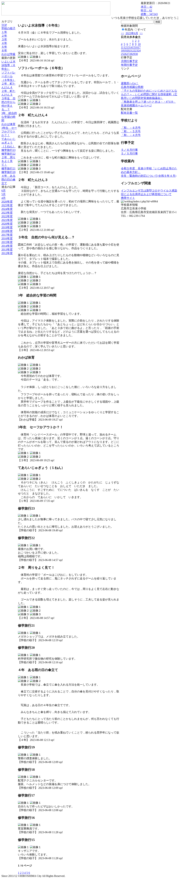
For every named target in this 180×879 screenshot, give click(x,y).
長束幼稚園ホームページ (136, 105)
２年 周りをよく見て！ (8, 161)
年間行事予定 (129, 64)
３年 (4, 39)
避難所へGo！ (130, 83)
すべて (141, 29)
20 (128, 50)
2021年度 (7, 220)
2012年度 (7, 253)
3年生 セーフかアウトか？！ (9, 131)
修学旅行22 (8, 153)
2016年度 (7, 238)
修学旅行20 (8, 172)
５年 (4, 46)
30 (136, 53)
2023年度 (7, 212)
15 (133, 47)
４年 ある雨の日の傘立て (8, 179)
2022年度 (7, 216)
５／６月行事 (129, 149)
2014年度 (7, 245)
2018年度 (7, 231)
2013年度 (7, 249)
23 (136, 50)
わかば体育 (8, 124)
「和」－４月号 (131, 135)
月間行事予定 (129, 61)
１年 (4, 32)
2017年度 (7, 234)
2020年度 (7, 223)
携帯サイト (128, 197)
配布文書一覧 (129, 112)
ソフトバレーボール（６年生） (8, 76)
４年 (4, 43)
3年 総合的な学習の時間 (9, 117)
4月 (3, 197)
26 (125, 53)
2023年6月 (132, 33)
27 (128, 53)
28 (130, 53)
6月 (3, 190)
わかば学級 (8, 54)
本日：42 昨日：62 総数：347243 (149, 10)
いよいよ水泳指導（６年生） (8, 65)
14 (130, 47)
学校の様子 (8, 28)
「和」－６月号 (131, 127)
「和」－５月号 (131, 131)
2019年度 (7, 227)
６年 (4, 50)
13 (128, 47)
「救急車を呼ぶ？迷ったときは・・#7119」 (148, 101)
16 (136, 47)
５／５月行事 (129, 153)
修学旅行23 (8, 149)
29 (133, 53)
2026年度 (7, 201)
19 (125, 50)
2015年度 (7, 242)
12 (125, 47)
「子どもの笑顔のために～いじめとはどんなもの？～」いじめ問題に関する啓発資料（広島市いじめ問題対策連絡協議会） (149, 94)
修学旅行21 (8, 168)
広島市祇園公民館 (132, 86)
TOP (4, 25)
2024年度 (7, 208)
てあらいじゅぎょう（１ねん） (8, 142)
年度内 (129, 29)
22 (133, 50)
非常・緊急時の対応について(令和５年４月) (148, 175)
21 (130, 50)
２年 (4, 35)
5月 (3, 194)
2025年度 (7, 205)
